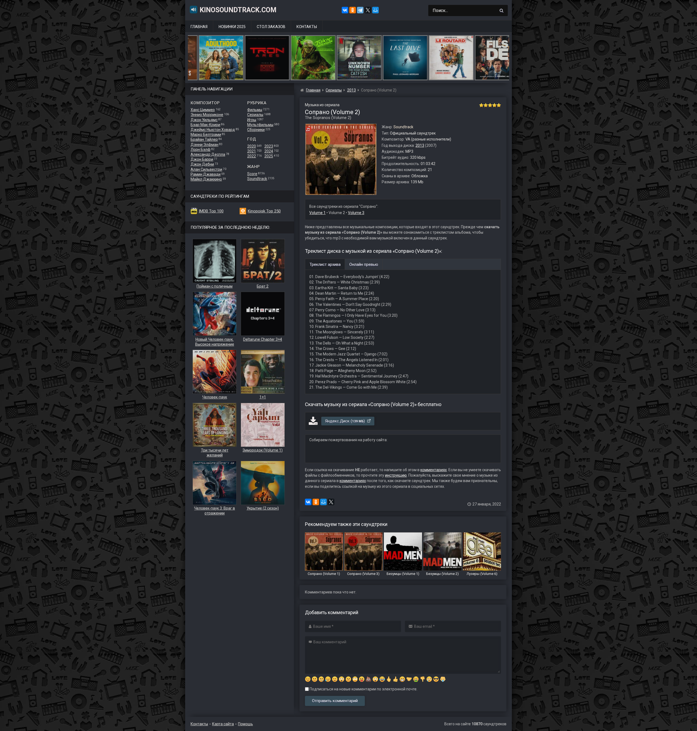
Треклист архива (325, 264)
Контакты (306, 27)
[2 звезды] (486, 105)
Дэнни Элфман (204, 144)
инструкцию (396, 475)
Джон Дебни (202, 164)
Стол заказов (271, 27)
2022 (251, 156)
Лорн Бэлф (200, 149)
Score (252, 174)
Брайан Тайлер (204, 139)
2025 (268, 156)
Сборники (256, 129)
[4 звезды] (494, 105)
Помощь (245, 724)
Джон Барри (202, 159)
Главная (199, 27)
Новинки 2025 (232, 27)
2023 (268, 146)
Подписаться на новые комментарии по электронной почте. (363, 689)
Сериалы (255, 114)
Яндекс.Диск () (345, 421)
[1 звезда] (481, 105)
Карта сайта (223, 724)
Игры (251, 120)
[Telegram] (360, 10)
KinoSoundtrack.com (238, 10)
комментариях (433, 470)
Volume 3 (356, 213)
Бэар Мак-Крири (205, 125)
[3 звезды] (490, 105)
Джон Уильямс (204, 120)
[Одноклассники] (352, 10)
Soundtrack (257, 178)
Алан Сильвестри (206, 169)
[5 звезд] (499, 105)
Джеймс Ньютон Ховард (213, 129)
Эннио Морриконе (207, 114)
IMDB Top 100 (211, 211)
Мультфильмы (260, 125)
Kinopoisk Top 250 (264, 211)
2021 (251, 151)
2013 (419, 145)
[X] (368, 10)
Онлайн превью (363, 264)
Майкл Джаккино (206, 179)
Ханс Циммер (203, 110)
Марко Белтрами (206, 134)
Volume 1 (317, 213)
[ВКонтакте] (345, 10)
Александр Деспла (208, 154)
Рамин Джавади (206, 174)
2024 (268, 151)
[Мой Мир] (375, 10)
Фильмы (254, 110)
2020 (251, 146)
